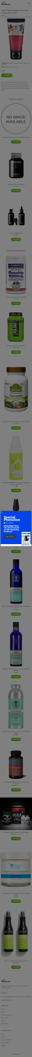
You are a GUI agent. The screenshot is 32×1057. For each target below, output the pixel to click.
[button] (10, 536)
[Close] (2, 512)
